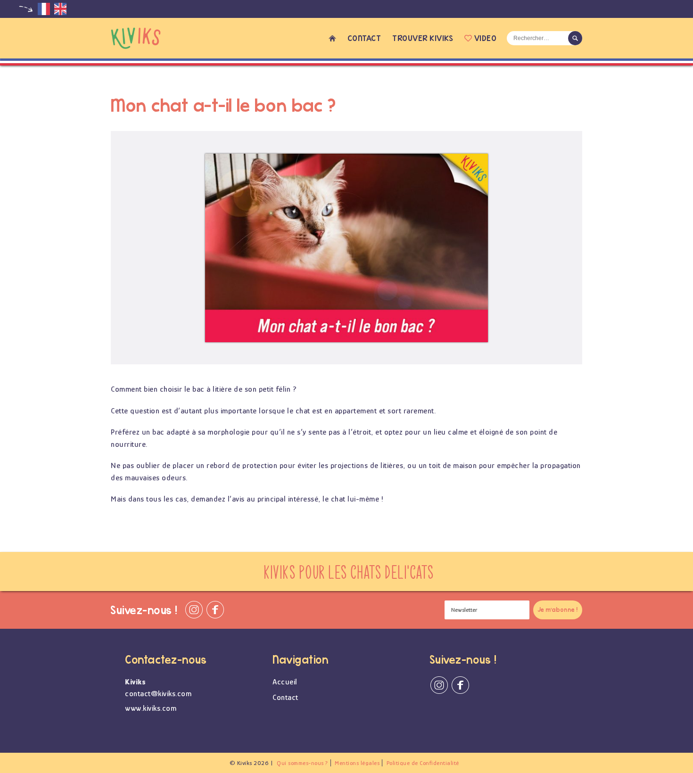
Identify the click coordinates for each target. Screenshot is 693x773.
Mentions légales (357, 762)
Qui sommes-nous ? (302, 762)
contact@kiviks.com (158, 693)
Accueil (332, 38)
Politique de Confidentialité (423, 762)
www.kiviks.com (150, 708)
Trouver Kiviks (422, 38)
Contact (364, 38)
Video (485, 38)
